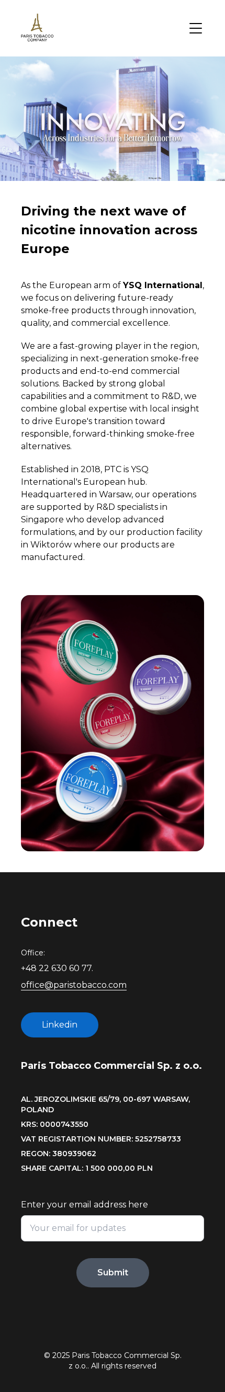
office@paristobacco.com (74, 985)
